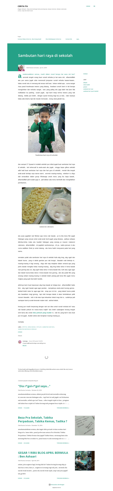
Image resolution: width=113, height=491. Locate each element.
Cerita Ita (23, 6)
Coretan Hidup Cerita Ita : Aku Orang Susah (29, 39)
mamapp (25, 341)
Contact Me (69, 39)
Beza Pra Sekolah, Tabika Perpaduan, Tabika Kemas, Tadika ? (42, 419)
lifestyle (85, 82)
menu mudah (86, 84)
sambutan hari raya (88, 89)
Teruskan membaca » (63, 408)
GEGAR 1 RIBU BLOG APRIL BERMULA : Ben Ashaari (43, 454)
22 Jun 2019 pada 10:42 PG (36, 341)
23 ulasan (26, 478)
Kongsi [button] (85, 74)
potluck (85, 87)
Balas (24, 345)
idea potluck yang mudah (42, 313)
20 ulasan (26, 443)
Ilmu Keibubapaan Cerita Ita (53, 39)
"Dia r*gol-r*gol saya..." (34, 386)
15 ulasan (26, 408)
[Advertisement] (56, 24)
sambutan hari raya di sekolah (90, 91)
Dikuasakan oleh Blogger (57, 484)
